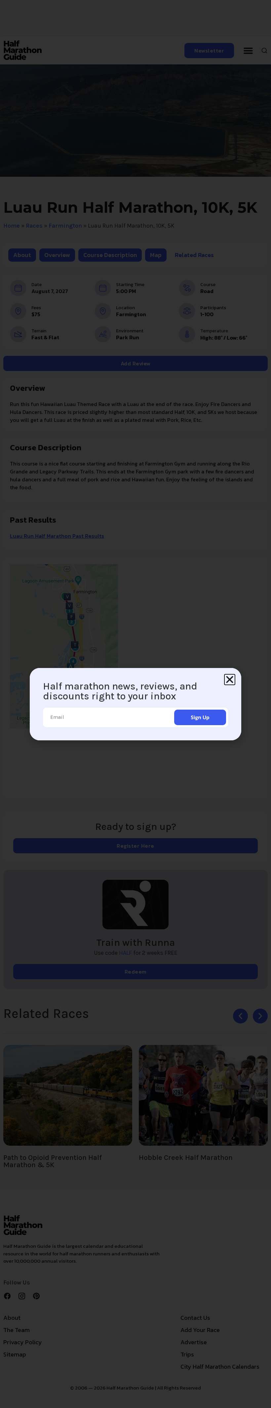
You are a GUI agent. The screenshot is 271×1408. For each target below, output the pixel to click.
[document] (135, 704)
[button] (230, 680)
